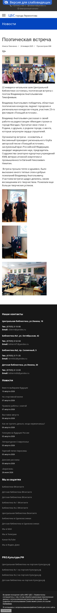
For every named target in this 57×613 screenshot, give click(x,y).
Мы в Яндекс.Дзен (11, 544)
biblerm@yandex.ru (38, 5)
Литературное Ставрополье (15, 443)
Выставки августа (10, 416)
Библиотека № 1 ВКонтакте (15, 502)
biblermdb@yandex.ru (18, 373)
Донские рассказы (11, 461)
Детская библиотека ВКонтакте (17, 492)
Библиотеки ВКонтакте (13, 486)
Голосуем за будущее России (15, 434)
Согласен (6, 611)
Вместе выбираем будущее (15, 389)
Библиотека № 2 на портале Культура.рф (21, 575)
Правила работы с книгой (14, 407)
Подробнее (7, 604)
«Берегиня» (7, 470)
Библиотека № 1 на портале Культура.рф (21, 569)
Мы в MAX (7, 529)
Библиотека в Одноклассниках (16, 518)
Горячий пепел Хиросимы (14, 452)
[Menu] (4, 15)
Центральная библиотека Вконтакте (19, 513)
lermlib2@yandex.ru (17, 358)
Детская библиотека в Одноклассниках (20, 523)
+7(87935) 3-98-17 (19, 5)
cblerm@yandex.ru (17, 329)
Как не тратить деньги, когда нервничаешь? (23, 425)
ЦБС (11, 15)
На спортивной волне (12, 398)
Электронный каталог (29, 8)
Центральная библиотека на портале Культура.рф (26, 564)
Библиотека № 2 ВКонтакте (15, 507)
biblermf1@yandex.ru (18, 344)
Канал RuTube (8, 539)
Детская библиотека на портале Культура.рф (23, 580)
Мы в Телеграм (9, 534)
